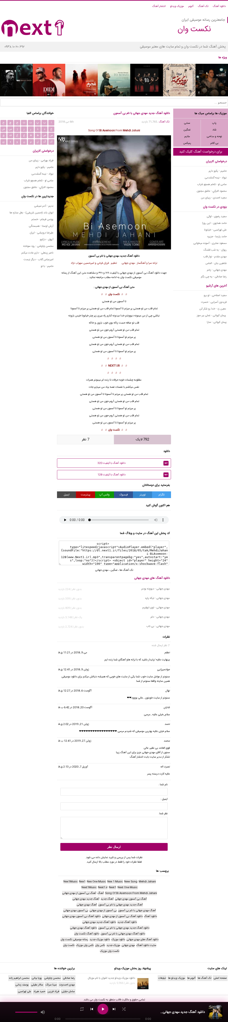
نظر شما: (163, 813)
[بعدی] (114, 1009)
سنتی (187, 123)
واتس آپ (104, 494)
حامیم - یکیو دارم (218, 171)
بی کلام (214, 143)
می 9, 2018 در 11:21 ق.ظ (72, 652)
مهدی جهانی (112, 256)
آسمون (110, 337)
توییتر (143, 494)
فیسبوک (123, 494)
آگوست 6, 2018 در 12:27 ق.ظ (75, 690)
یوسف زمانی (22, 985)
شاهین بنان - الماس (216, 263)
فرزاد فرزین (53, 991)
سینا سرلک (51, 985)
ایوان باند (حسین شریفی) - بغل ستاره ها (31, 212)
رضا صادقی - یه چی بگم (214, 276)
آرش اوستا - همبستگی (41, 226)
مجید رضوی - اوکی (217, 216)
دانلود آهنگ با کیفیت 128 (133, 474)
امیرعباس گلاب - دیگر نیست (38, 259)
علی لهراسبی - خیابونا (215, 230)
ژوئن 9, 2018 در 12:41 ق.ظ (73, 669)
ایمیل (66, 494)
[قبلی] (92, 1009)
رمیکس (187, 143)
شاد (214, 130)
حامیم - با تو (47, 266)
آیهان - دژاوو (46, 239)
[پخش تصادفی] (124, 1009)
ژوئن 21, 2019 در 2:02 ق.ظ (73, 724)
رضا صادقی (69, 978)
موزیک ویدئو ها (176, 978)
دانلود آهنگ (219, 6)
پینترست (85, 494)
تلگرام (162, 494)
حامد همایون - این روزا (214, 223)
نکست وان (114, 294)
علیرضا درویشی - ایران (41, 233)
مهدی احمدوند (67, 985)
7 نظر (85, 439)
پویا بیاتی (37, 978)
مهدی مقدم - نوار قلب (215, 256)
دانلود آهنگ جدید (130, 256)
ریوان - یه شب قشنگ (215, 250)
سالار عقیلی (37, 985)
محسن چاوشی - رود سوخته (38, 246)
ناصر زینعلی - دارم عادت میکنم (37, 253)
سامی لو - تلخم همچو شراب (212, 184)
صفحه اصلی (220, 978)
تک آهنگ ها (126, 570)
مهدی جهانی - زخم (217, 270)
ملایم (187, 136)
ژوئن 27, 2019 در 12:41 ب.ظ (74, 741)
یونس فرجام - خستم (42, 219)
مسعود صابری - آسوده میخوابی (210, 243)
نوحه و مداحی (214, 136)
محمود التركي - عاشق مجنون (212, 191)
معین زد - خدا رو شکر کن (213, 309)
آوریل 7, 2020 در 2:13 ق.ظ (73, 766)
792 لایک (142, 439)
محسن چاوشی (52, 978)
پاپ (214, 123)
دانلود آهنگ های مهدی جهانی (152, 578)
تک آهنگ (203, 6)
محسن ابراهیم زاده (19, 978)
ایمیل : (164, 799)
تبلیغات (162, 978)
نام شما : (163, 784)
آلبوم (190, 6)
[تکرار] (82, 1009)
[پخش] (103, 1009)
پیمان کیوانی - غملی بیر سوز (212, 315)
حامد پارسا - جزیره (217, 236)
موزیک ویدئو (177, 6)
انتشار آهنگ (159, 6)
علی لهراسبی (24, 991)
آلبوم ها (191, 978)
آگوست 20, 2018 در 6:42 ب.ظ (75, 707)
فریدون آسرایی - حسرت (214, 302)
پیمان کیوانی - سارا (217, 322)
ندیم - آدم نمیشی (43, 206)
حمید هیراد (39, 991)
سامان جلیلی (68, 991)
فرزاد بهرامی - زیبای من (41, 160)
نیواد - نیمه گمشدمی (216, 177)
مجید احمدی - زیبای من (214, 198)
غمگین (187, 130)
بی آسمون (116, 287)
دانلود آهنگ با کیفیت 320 (133, 463)
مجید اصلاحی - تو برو (215, 295)
